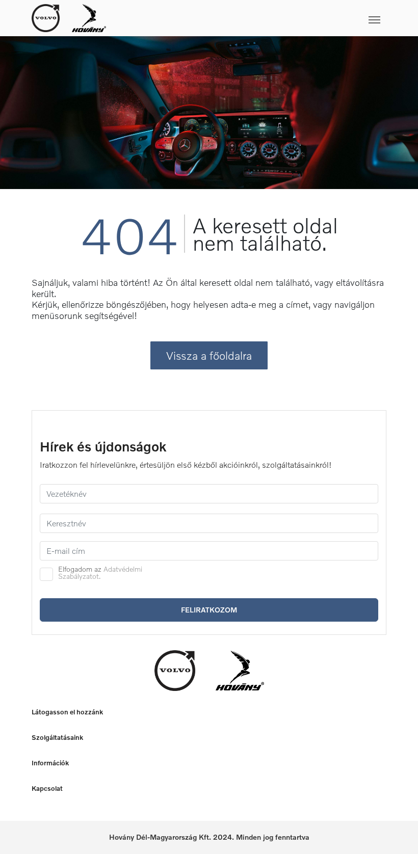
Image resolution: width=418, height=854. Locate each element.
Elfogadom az (100, 573)
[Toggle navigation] (246, 18)
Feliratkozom (209, 609)
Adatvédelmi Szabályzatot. (100, 572)
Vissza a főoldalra (209, 355)
